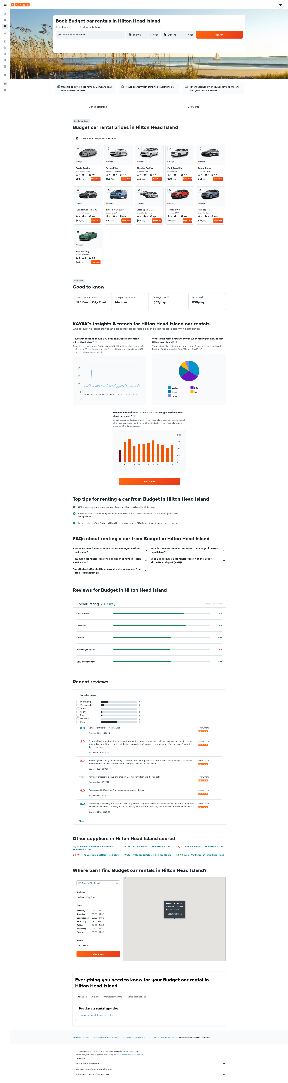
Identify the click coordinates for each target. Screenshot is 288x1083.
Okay (83, 711)
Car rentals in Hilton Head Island (162, 1037)
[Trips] (5, 75)
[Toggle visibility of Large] (172, 396)
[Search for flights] (5, 14)
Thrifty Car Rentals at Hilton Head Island (147, 854)
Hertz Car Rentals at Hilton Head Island (96, 854)
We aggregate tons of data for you (94, 1068)
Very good (85, 705)
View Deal (95, 179)
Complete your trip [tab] (113, 996)
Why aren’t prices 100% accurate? (93, 1074)
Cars (87, 1037)
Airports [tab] (95, 996)
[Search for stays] (5, 20)
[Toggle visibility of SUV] (194, 387)
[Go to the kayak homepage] (20, 4)
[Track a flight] (5, 66)
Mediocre (85, 718)
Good (83, 708)
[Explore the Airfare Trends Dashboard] (5, 48)
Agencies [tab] (82, 996)
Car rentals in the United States (105, 1037)
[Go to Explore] (5, 60)
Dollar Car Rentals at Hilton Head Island (199, 846)
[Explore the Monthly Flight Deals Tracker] (5, 54)
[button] (5, 4)
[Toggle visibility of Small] (172, 392)
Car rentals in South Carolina (133, 1037)
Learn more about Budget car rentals (96, 1015)
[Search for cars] (5, 26)
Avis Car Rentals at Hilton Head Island (147, 846)
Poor (82, 722)
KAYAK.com (77, 1037)
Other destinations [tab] (137, 996)
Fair (82, 715)
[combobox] (64, 27)
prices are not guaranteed (132, 1055)
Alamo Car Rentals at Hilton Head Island (200, 854)
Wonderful (85, 701)
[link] (149, 481)
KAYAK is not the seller (87, 1063)
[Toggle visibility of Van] (193, 392)
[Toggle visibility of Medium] (173, 387)
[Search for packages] (5, 33)
